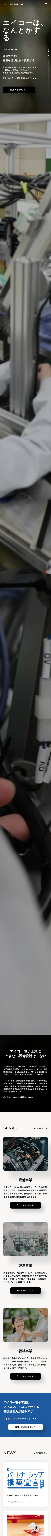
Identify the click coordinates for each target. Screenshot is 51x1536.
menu (46, 4)
